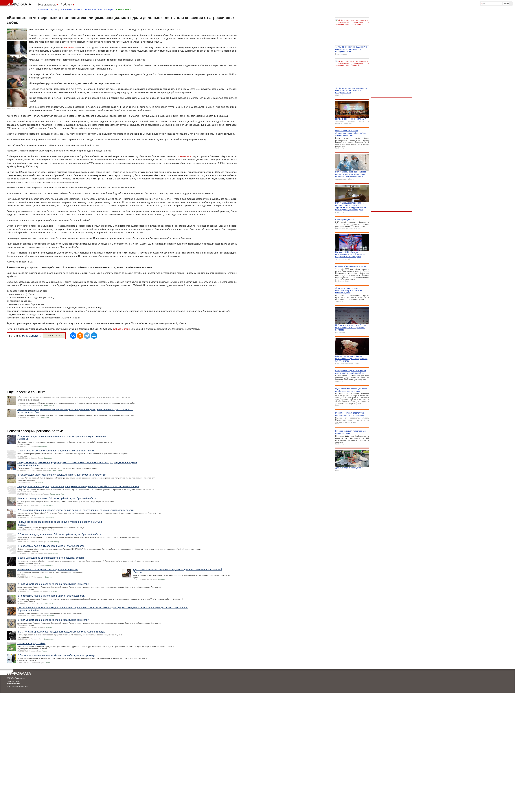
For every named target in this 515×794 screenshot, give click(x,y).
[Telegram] (87, 335)
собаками (69, 47)
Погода (78, 9)
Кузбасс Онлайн (121, 329)
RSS (26, 687)
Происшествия (93, 9)
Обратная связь (13, 681)
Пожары (108, 9)
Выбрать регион (13, 683)
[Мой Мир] (94, 335)
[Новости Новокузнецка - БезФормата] (16, 3)
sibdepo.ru (15, 109)
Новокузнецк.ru (31, 335)
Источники (66, 9)
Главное (43, 9)
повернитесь (184, 156)
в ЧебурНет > (123, 9)
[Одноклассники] (80, 335)
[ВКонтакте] (73, 335)
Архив (53, 9)
